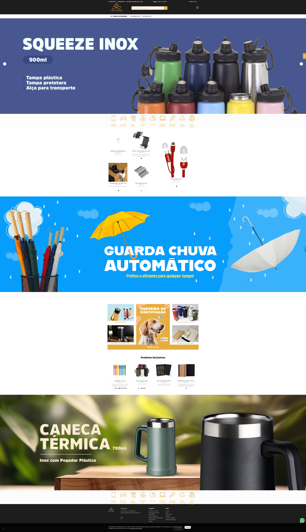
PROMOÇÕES (146, 16)
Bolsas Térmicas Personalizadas (156, 518)
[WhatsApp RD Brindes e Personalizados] (302, 520)
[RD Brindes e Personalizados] (117, 7)
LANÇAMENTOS (135, 16)
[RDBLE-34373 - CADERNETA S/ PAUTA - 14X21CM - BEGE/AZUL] (186, 370)
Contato (164, 1)
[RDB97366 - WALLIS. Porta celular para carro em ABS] (141, 140)
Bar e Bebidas (152, 514)
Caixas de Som (152, 519)
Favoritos (168, 516)
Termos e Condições (170, 518)
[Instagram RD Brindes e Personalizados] (121, 517)
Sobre (167, 512)
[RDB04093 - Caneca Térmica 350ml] (142, 370)
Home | (155, 1)
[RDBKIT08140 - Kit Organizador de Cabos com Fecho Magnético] (118, 172)
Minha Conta (168, 514)
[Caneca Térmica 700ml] (153, 442)
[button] (4, 64)
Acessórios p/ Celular (153, 511)
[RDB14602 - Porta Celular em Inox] (141, 172)
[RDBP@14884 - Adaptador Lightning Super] (118, 140)
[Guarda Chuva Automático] (153, 244)
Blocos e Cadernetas (153, 516)
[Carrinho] (197, 7)
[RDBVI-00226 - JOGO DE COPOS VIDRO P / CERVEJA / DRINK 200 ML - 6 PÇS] (164, 370)
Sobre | (160, 1)
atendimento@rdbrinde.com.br (134, 1)
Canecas (151, 521)
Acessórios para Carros (154, 512)
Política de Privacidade (171, 519)
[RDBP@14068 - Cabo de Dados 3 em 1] (176, 157)
